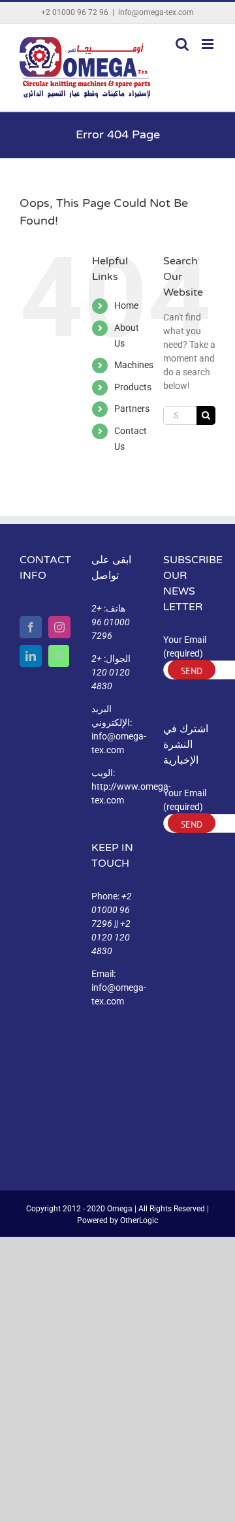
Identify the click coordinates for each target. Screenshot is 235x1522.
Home (126, 305)
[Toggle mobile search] (182, 44)
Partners (131, 408)
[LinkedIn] (31, 656)
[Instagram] (59, 627)
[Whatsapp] (58, 656)
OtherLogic (139, 1220)
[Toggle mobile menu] (208, 44)
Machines (133, 365)
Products (132, 387)
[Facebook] (31, 627)
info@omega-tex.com (156, 12)
